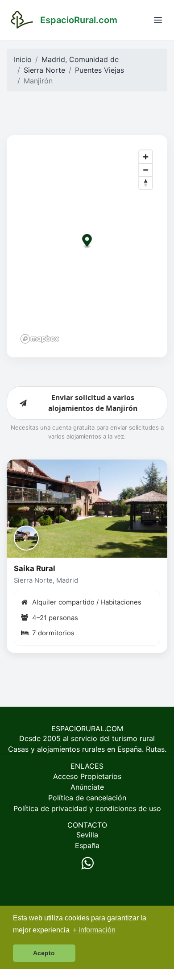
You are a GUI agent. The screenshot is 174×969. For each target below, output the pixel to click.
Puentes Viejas (99, 70)
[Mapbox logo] (39, 339)
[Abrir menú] (158, 20)
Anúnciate (87, 787)
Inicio (23, 59)
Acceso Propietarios (87, 776)
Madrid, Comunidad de (80, 59)
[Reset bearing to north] (145, 182)
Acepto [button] (44, 953)
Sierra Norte (44, 70)
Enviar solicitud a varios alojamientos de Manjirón (92, 403)
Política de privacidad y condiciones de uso (87, 808)
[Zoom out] (145, 169)
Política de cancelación (87, 797)
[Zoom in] (145, 156)
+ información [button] (94, 930)
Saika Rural (34, 568)
